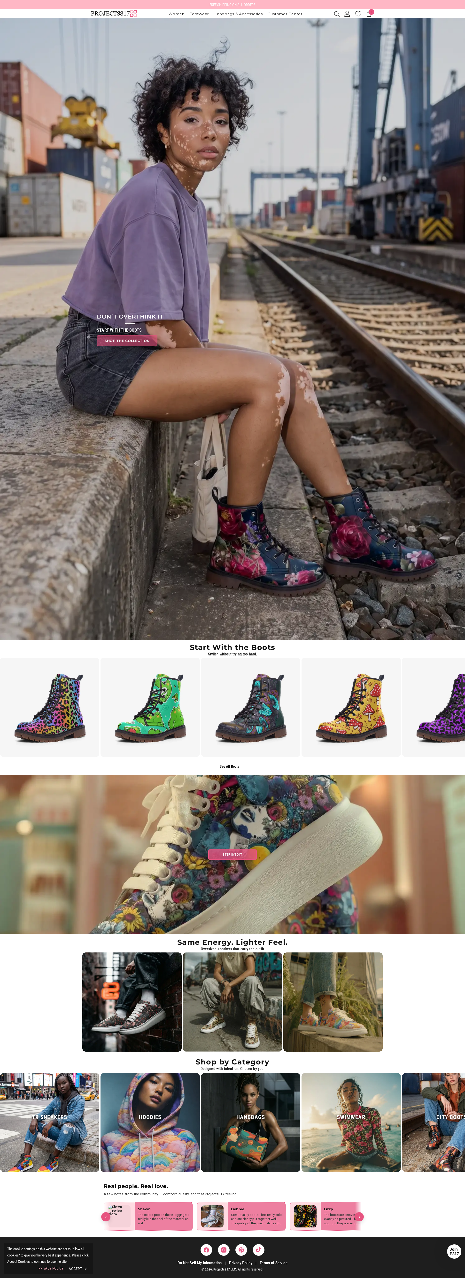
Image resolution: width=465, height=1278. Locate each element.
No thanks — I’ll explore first (232, 684)
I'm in (232, 668)
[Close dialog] (262, 587)
